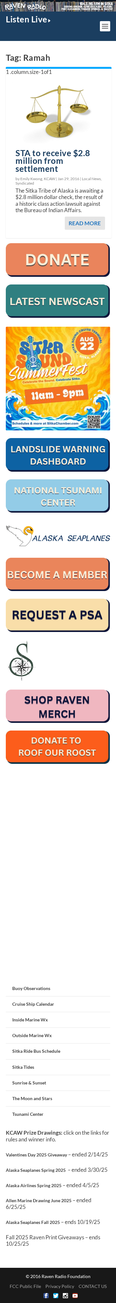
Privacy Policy (59, 1286)
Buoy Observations (31, 988)
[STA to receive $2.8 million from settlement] (58, 112)
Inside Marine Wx (30, 1019)
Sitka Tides (23, 1067)
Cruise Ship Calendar (33, 1004)
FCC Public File (25, 1286)
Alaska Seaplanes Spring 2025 (36, 1170)
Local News (91, 178)
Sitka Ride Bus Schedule (36, 1051)
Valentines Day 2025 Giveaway (36, 1154)
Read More (85, 223)
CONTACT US (93, 1286)
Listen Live (26, 19)
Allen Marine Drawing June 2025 (39, 1200)
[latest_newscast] (58, 316)
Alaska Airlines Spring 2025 (34, 1185)
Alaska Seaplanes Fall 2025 (33, 1222)
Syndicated (24, 183)
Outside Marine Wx (32, 1035)
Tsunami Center (28, 1114)
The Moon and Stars (32, 1098)
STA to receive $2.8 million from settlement (52, 161)
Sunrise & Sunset (29, 1082)
